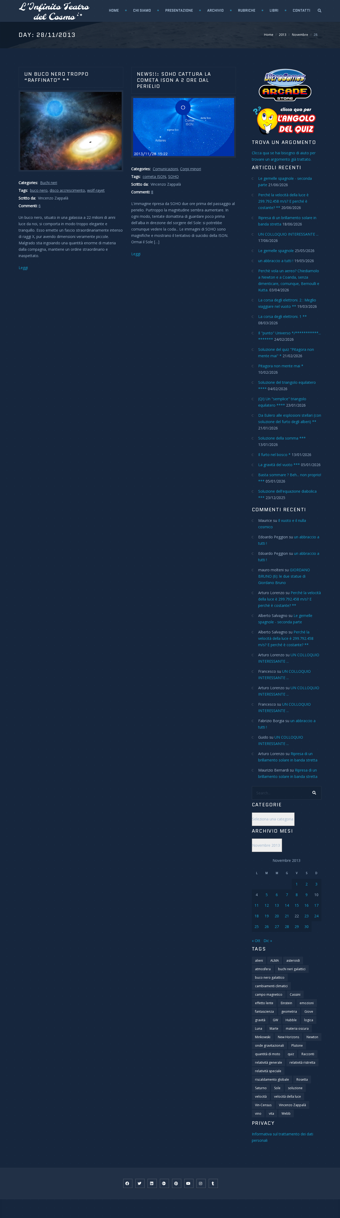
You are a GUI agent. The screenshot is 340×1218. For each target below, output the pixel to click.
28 (287, 926)
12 (267, 905)
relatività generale (268, 1062)
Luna (258, 1028)
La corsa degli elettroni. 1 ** (282, 316)
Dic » (268, 940)
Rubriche (246, 10)
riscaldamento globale (272, 1079)
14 (287, 905)
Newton (312, 1037)
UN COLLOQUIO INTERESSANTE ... (288, 234)
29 (297, 926)
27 (277, 926)
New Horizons (288, 1037)
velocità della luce (287, 1096)
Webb (286, 1113)
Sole (277, 1088)
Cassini (295, 994)
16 (306, 905)
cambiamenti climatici (271, 986)
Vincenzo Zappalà (292, 1105)
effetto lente (264, 1003)
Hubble (291, 1020)
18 (256, 915)
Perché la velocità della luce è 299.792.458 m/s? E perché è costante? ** (283, 201)
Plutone (297, 1045)
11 (256, 905)
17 (316, 905)
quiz (291, 1054)
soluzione (295, 1088)
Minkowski (262, 1037)
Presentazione (179, 10)
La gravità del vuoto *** (279, 464)
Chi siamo (142, 10)
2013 (282, 34)
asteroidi (293, 960)
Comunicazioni (165, 168)
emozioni (307, 1003)
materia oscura (297, 1028)
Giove (308, 1011)
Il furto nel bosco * (274, 454)
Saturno (261, 1088)
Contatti (301, 10)
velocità (261, 1096)
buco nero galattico (269, 977)
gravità (260, 1020)
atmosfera (263, 969)
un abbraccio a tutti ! (275, 260)
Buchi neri (48, 182)
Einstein (286, 1003)
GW (275, 1020)
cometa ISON (154, 176)
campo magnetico (268, 994)
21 (287, 915)
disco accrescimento (67, 190)
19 (267, 915)
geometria (289, 1011)
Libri (274, 10)
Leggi (23, 267)
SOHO (173, 176)
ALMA (274, 960)
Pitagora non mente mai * (280, 365)
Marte (274, 1028)
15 (297, 905)
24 (316, 915)
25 (256, 926)
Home (114, 10)
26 (267, 926)
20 (277, 915)
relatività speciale (268, 1071)
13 (277, 905)
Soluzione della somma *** (282, 438)
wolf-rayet (96, 190)
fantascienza (264, 1011)
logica (308, 1020)
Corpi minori (190, 168)
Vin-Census (263, 1105)
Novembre (300, 34)
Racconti (307, 1054)
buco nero (39, 190)
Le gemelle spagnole (276, 250)
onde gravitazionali (269, 1045)
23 (306, 915)
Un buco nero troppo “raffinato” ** (56, 77)
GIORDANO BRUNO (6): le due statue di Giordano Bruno (284, 576)
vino (258, 1113)
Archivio (215, 10)
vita (271, 1113)
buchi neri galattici (291, 969)
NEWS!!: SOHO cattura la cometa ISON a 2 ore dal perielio (174, 80)
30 (306, 926)
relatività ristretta (302, 1062)
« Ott (256, 940)
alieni (259, 960)
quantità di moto (267, 1054)
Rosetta (302, 1079)
